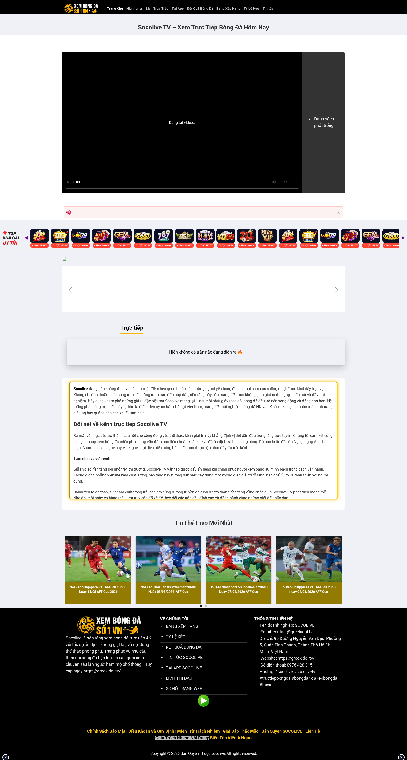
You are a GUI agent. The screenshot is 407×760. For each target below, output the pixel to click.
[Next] (403, 238)
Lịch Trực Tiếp (157, 8)
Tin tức (268, 8)
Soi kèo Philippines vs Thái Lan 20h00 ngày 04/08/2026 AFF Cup (309, 589)
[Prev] (26, 238)
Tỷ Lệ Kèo (251, 8)
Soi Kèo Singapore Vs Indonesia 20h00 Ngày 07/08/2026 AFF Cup (239, 589)
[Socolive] (81, 8)
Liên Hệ (312, 731)
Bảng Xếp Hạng (228, 8)
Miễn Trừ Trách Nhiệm (198, 731)
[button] (70, 290)
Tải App (178, 8)
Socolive (73, 638)
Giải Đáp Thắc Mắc (240, 731)
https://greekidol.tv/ (102, 671)
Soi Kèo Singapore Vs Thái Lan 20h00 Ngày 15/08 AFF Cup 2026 (98, 589)
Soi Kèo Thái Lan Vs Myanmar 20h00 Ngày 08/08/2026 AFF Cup (168, 589)
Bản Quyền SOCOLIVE (281, 731)
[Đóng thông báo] (338, 212)
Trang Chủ (115, 8)
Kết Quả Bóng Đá (200, 8)
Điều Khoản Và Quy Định (151, 731)
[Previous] (58, 558)
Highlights (134, 8)
